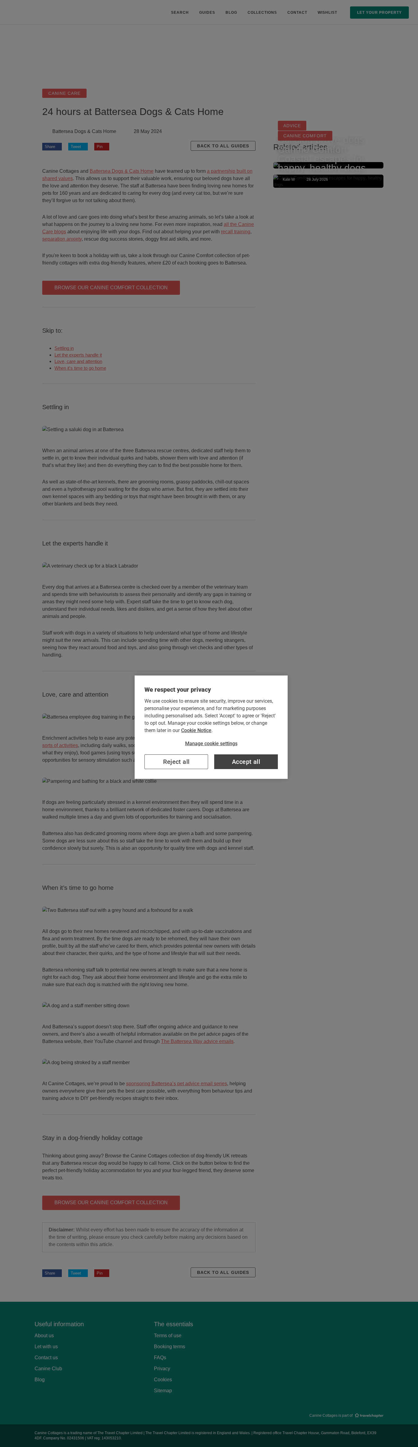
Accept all (246, 761)
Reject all (176, 761)
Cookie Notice (196, 730)
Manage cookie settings (211, 743)
